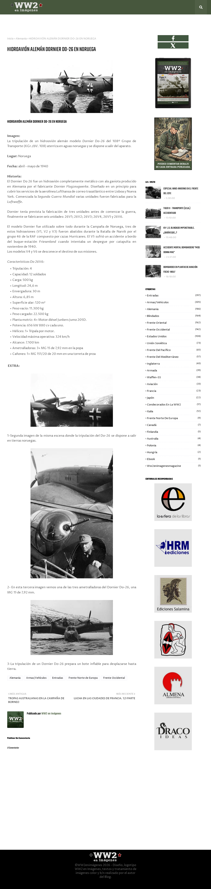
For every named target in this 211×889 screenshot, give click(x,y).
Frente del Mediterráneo (174, 357)
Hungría (174, 452)
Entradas (57, 678)
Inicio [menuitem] (11, 22)
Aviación (174, 384)
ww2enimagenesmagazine (174, 466)
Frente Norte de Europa (83, 678)
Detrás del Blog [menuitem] (32, 22)
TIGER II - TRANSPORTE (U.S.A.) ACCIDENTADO (176, 210)
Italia (174, 411)
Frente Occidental (114, 678)
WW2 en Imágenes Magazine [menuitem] (73, 22)
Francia (174, 391)
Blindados (174, 316)
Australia (174, 439)
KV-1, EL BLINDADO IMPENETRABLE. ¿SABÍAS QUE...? (178, 230)
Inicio (10, 38)
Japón (174, 398)
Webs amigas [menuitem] (109, 22)
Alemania (21, 38)
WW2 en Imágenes (51, 713)
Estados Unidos (174, 336)
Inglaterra (174, 364)
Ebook (174, 459)
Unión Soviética (174, 343)
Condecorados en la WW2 (174, 404)
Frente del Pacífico (174, 350)
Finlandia (174, 432)
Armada (174, 370)
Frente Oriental (174, 323)
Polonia (174, 445)
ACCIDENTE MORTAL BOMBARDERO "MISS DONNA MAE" (181, 249)
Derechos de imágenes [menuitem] (140, 22)
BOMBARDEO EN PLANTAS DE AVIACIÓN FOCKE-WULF (180, 269)
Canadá (174, 425)
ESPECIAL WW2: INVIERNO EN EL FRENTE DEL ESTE (180, 191)
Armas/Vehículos (36, 678)
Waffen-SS (174, 377)
